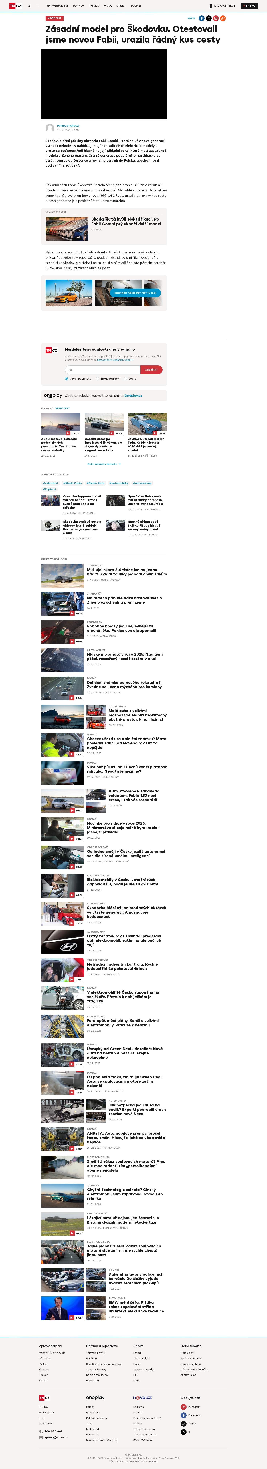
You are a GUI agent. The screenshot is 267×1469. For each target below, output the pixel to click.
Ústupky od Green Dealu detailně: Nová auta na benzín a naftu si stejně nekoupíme (125, 1053)
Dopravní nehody (191, 1364)
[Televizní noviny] (53, 395)
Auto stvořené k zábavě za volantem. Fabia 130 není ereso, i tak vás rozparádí (134, 795)
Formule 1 (92, 1434)
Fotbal (137, 1352)
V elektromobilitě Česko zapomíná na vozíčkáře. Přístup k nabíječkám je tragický (123, 996)
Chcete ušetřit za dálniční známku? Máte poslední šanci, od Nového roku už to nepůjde (126, 743)
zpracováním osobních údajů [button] (114, 360)
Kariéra (138, 1423)
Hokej (137, 1364)
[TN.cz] (15, 6)
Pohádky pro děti (96, 1418)
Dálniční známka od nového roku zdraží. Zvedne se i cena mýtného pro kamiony (125, 685)
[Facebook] (202, 18)
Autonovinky (117, 706)
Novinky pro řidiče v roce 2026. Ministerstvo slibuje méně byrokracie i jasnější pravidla (123, 827)
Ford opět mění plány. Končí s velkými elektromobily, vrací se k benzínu (123, 1023)
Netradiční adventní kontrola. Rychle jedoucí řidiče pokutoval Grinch (122, 966)
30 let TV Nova (143, 1440)
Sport (121, 5)
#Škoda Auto (95, 483)
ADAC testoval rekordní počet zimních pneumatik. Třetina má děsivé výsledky (59, 444)
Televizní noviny (95, 1352)
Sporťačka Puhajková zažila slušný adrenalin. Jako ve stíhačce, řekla (145, 500)
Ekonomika (94, 622)
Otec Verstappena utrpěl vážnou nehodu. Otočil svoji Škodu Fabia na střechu (82, 502)
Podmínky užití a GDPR (147, 1418)
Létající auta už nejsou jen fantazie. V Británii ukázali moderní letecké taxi (123, 1220)
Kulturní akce (188, 1374)
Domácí (92, 678)
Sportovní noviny (96, 1369)
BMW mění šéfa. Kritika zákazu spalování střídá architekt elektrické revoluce (136, 1306)
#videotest (50, 483)
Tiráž (42, 1418)
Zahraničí (93, 594)
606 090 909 (53, 1431)
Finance (44, 1369)
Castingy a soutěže (145, 1434)
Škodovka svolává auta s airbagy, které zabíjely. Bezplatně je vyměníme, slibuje (82, 527)
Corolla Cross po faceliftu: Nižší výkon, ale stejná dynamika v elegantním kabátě (103, 444)
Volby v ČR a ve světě (52, 1352)
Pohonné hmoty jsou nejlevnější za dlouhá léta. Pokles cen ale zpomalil (121, 628)
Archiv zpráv (46, 1412)
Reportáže (92, 1380)
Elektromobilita (98, 875)
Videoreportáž (97, 847)
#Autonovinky (142, 483)
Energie (43, 1374)
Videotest (55, 18)
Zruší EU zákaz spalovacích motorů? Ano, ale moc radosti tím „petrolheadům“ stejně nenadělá (126, 1166)
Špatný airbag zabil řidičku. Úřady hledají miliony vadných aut (144, 525)
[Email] (216, 18)
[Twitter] (209, 18)
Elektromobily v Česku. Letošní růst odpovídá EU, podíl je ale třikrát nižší (122, 882)
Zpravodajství (57, 5)
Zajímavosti (95, 565)
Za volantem (96, 650)
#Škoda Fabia (72, 483)
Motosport (92, 1429)
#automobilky (118, 483)
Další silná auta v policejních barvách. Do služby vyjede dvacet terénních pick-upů (136, 1278)
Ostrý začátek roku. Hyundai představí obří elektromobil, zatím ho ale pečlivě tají (124, 940)
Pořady (78, 5)
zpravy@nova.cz (56, 1437)
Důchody (44, 1358)
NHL (136, 1374)
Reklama (139, 1406)
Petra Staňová (68, 125)
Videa (108, 5)
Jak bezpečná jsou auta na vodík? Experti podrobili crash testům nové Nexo (137, 1109)
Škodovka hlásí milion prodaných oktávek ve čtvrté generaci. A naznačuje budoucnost (126, 912)
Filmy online (93, 1412)
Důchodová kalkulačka (194, 1369)
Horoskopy (187, 1352)
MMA (137, 1380)
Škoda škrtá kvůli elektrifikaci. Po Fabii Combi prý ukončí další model (126, 221)
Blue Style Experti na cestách (104, 1364)
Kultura (43, 1380)
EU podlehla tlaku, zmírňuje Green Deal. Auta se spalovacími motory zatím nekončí (125, 1081)
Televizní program (144, 1429)
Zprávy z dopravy (191, 1358)
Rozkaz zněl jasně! (97, 1374)
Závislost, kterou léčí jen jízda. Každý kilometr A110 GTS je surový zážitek (146, 444)
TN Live (94, 5)
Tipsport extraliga (144, 1369)
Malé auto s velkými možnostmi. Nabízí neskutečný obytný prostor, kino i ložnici (138, 715)
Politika (43, 1364)
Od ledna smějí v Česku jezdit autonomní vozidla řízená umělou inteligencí (126, 854)
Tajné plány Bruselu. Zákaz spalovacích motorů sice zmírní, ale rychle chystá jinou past (124, 1250)
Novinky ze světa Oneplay (102, 1440)
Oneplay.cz (133, 396)
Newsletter (46, 1423)
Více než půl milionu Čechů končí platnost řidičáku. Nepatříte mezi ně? (127, 769)
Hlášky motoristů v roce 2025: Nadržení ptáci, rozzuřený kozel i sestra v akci (125, 656)
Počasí (136, 5)
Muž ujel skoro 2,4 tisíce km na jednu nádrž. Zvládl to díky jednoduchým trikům (127, 572)
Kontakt (138, 1412)
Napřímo (91, 1358)
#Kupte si (49, 489)
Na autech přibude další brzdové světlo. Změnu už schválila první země (125, 600)
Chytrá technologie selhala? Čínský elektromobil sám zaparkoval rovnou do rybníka (125, 1194)
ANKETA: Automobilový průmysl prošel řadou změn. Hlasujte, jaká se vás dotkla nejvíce (126, 1137)
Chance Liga (141, 1358)
